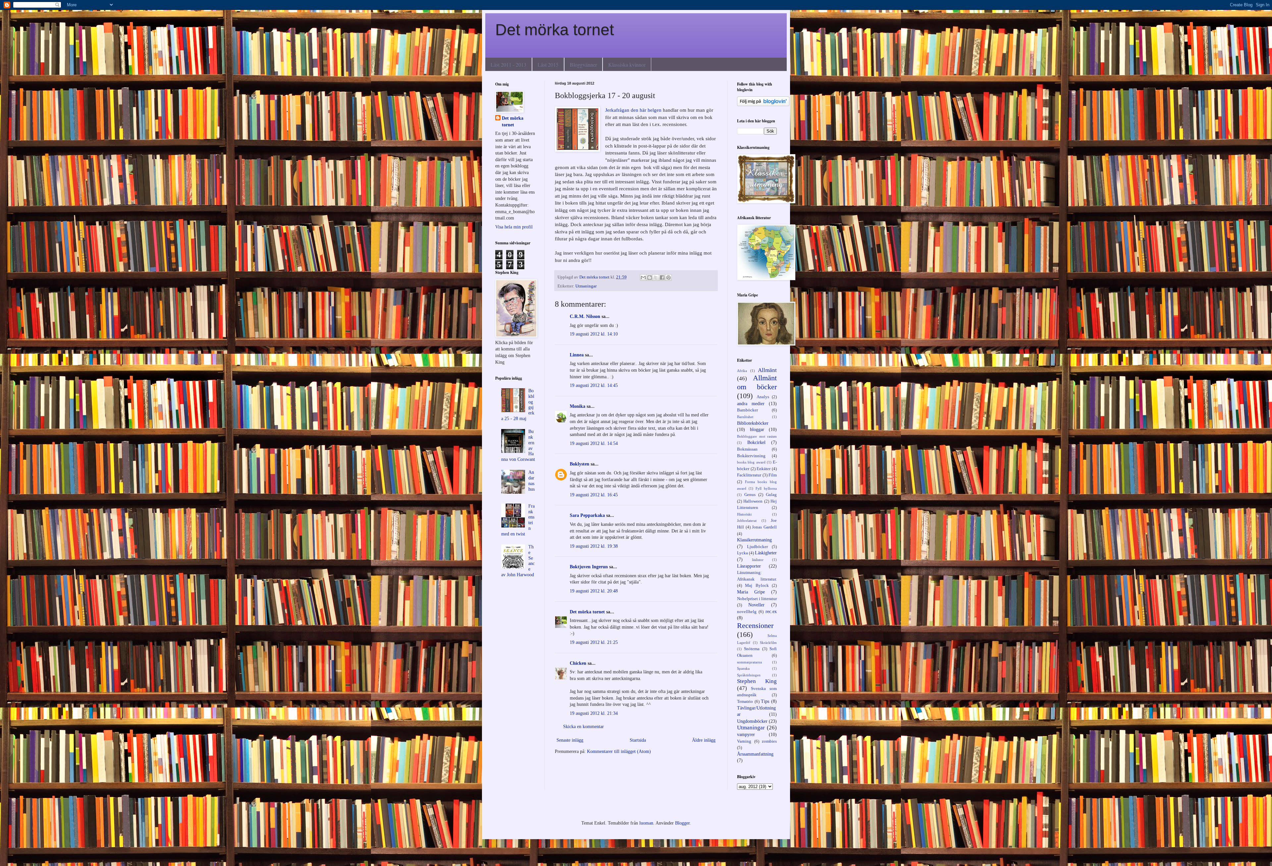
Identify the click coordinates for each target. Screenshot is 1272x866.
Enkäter (763, 468)
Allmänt (767, 370)
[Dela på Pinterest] (668, 277)
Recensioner (755, 625)
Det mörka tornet (554, 29)
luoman (646, 823)
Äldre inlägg (704, 740)
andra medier (751, 403)
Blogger (682, 823)
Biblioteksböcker (752, 423)
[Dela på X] (656, 277)
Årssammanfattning (755, 754)
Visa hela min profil (514, 226)
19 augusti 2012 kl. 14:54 (594, 443)
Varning (744, 741)
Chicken (578, 663)
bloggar (757, 429)
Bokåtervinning (751, 456)
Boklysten (579, 464)
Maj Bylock (756, 585)
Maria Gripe (751, 591)
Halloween (753, 501)
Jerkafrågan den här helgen (634, 110)
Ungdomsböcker (752, 721)
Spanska (743, 668)
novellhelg (747, 611)
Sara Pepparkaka (587, 515)
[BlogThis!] (649, 277)
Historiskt (744, 514)
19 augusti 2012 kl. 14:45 (594, 385)
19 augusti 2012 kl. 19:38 (594, 546)
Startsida (638, 740)
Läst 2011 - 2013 (508, 64)
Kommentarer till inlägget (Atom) (619, 751)
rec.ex (771, 611)
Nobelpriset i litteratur (757, 598)
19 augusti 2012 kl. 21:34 (594, 713)
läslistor (758, 560)
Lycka (742, 553)
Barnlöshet (745, 417)
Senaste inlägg (569, 740)
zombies (769, 741)
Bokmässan (747, 449)
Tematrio (745, 701)
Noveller (756, 604)
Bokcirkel (756, 442)
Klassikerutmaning (754, 539)
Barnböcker (747, 410)
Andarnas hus (531, 480)
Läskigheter (766, 552)
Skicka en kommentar (583, 726)
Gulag (771, 494)
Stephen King (757, 681)
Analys (763, 397)
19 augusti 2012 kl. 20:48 (594, 590)
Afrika (742, 371)
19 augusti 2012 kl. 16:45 (594, 494)
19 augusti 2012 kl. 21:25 (594, 642)
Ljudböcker (757, 546)
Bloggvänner (583, 64)
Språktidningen (749, 675)
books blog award (751, 462)
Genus (750, 494)
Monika (577, 406)
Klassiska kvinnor (627, 64)
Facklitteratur (749, 475)
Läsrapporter (749, 566)
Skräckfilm (768, 643)
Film (772, 475)
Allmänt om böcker (757, 382)
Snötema (752, 649)
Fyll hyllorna (766, 488)
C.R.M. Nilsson (585, 316)
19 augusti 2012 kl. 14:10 (594, 334)
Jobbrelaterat (747, 521)
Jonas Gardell (764, 527)
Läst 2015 (548, 64)
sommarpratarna (749, 662)
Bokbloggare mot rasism (757, 436)
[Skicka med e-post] (643, 277)
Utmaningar (586, 286)
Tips (765, 701)
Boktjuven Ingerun (589, 566)
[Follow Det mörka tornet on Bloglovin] (763, 104)
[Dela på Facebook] (662, 277)
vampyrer (746, 734)
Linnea (577, 354)
